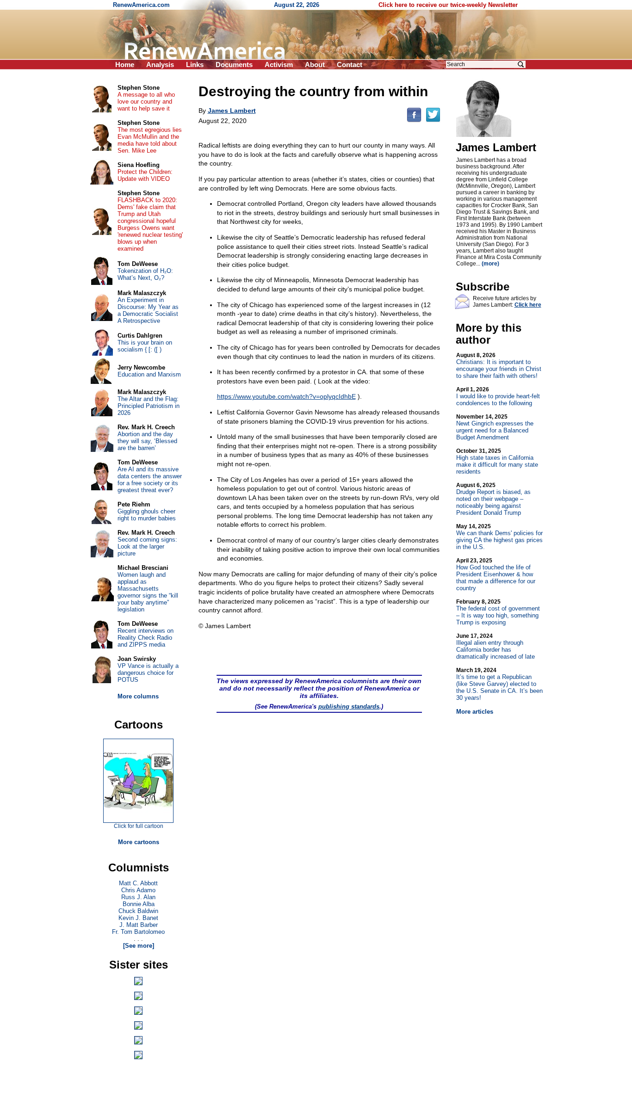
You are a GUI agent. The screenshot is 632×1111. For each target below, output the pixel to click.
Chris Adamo (138, 890)
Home (124, 64)
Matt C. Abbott (138, 883)
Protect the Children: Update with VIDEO (145, 175)
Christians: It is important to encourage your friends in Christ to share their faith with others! (498, 365)
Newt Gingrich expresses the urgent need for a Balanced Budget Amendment (494, 427)
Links (195, 64)
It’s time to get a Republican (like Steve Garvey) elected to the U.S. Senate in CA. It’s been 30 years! (499, 684)
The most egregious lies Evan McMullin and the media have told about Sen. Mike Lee (150, 140)
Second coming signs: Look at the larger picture (147, 546)
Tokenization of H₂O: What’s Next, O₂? (145, 274)
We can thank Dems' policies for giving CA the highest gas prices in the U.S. (499, 536)
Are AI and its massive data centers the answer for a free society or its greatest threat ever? (150, 480)
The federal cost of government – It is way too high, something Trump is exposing (498, 612)
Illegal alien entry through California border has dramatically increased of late (495, 646)
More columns (138, 696)
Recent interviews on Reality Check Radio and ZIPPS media (145, 637)
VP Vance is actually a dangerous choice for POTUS (148, 672)
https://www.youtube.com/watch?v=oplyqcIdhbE (286, 396)
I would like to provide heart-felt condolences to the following (498, 396)
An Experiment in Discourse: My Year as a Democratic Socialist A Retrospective (148, 310)
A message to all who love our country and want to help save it (146, 101)
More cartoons (138, 842)
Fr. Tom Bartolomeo (138, 931)
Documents (234, 64)
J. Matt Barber (138, 924)
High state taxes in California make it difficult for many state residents (497, 461)
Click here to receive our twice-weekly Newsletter (448, 4)
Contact (349, 64)
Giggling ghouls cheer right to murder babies (147, 515)
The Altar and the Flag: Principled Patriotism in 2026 (149, 405)
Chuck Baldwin (138, 910)
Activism (279, 64)
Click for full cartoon (138, 826)
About (315, 64)
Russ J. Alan (138, 897)
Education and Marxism (149, 374)
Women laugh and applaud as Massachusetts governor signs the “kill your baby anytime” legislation (148, 592)
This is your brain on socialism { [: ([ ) (145, 346)
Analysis (160, 64)
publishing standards (348, 706)
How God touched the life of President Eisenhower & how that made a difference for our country (495, 574)
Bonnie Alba (139, 904)
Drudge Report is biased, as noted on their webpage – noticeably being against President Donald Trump (493, 499)
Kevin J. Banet (138, 917)
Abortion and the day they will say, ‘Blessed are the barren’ (147, 441)
